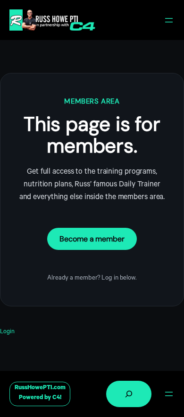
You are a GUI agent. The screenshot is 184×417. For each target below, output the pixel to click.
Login (7, 332)
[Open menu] (169, 20)
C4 (56, 398)
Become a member (92, 239)
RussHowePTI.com (40, 388)
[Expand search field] (129, 394)
